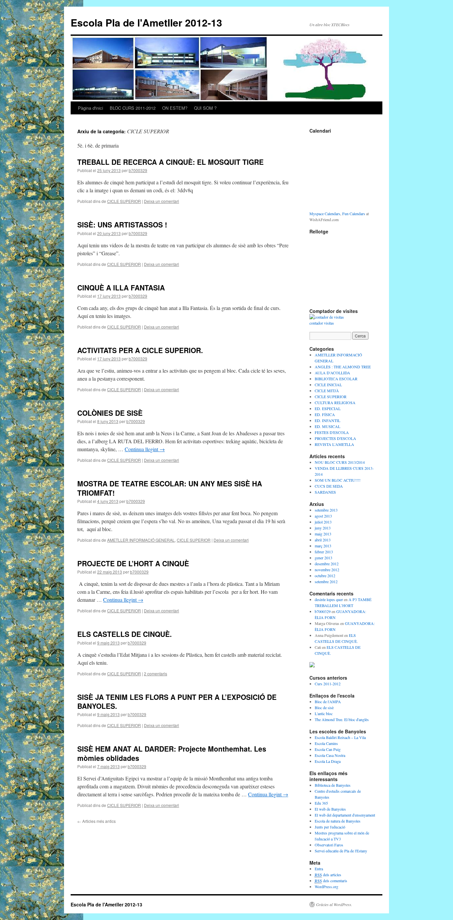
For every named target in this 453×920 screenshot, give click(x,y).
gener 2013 (323, 557)
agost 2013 (323, 516)
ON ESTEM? (174, 108)
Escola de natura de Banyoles (337, 821)
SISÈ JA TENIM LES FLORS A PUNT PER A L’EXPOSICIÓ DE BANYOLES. (177, 701)
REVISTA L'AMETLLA (334, 444)
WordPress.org (326, 886)
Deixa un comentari (161, 201)
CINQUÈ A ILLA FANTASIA (121, 287)
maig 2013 (323, 533)
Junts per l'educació (330, 826)
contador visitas (321, 323)
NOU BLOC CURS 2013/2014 (340, 462)
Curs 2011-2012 (328, 683)
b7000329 (138, 170)
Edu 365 (321, 803)
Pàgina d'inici (90, 108)
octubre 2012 (325, 575)
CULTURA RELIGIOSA (335, 402)
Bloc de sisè (324, 707)
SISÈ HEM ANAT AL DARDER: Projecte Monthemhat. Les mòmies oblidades (171, 753)
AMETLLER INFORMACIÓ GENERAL (141, 540)
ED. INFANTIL (327, 420)
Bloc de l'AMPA (328, 701)
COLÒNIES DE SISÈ (110, 413)
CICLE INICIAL (328, 384)
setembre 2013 (326, 510)
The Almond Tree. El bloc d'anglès (342, 719)
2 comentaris (155, 673)
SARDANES (325, 492)
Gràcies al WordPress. (334, 904)
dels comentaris (331, 880)
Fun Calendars (353, 213)
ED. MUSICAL (327, 426)
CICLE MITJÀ (327, 390)
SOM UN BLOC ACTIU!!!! (337, 480)
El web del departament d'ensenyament (345, 815)
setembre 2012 (326, 581)
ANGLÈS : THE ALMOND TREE (343, 366)
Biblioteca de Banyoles (333, 785)
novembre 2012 (327, 569)
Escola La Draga (328, 761)
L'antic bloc (324, 713)
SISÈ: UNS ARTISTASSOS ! (122, 224)
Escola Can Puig (328, 749)
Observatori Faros (329, 844)
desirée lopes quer (329, 599)
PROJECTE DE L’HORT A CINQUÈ (133, 563)
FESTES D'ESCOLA (332, 432)
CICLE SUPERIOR (124, 201)
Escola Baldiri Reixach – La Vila (340, 737)
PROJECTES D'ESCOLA (335, 438)
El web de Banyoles (330, 809)
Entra (319, 868)
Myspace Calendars (324, 213)
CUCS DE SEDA (329, 486)
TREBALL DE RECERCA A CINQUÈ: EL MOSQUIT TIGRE (170, 162)
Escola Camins (326, 743)
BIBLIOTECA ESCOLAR (336, 378)
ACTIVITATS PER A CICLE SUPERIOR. (140, 350)
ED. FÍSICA (325, 414)
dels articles (328, 874)
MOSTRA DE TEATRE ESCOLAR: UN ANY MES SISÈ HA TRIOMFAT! (169, 487)
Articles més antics (96, 821)
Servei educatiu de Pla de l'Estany (341, 850)
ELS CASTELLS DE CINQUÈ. (124, 634)
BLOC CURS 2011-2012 (133, 108)
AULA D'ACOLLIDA (332, 372)
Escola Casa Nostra (330, 755)
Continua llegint (145, 449)
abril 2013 (323, 539)
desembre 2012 (327, 563)
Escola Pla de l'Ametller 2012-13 (146, 22)
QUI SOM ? (205, 108)
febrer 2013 (324, 551)
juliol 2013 (323, 521)
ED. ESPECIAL (328, 408)
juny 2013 (323, 527)
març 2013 (323, 545)
